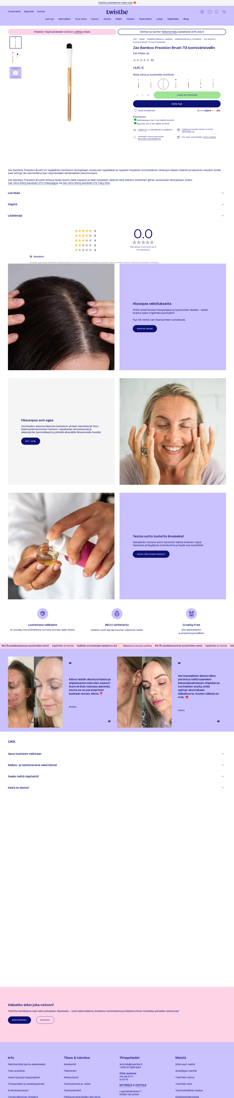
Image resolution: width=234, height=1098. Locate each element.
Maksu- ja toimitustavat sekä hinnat (32, 765)
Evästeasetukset (18, 1090)
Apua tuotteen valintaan (24, 754)
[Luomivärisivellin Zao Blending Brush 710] (138, 84)
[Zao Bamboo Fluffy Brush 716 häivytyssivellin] (176, 84)
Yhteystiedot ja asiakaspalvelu (26, 1083)
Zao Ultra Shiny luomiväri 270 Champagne (33, 183)
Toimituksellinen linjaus (189, 1090)
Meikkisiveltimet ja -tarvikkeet (188, 39)
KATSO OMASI (209, 137)
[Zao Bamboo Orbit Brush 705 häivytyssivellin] (188, 84)
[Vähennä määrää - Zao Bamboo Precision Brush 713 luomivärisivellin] (137, 95)
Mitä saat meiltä (185, 1064)
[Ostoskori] (224, 12)
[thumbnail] (15, 42)
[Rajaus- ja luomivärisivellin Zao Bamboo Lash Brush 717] (151, 84)
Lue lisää (14, 193)
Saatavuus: (139, 117)
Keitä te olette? (18, 787)
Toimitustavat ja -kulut (77, 1083)
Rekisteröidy (169, 31)
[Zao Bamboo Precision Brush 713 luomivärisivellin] (163, 84)
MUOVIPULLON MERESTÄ (149, 139)
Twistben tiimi (183, 1083)
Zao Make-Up (141, 53)
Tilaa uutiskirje (16, 1070)
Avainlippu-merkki (186, 1070)
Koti (135, 39)
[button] (49, 19)
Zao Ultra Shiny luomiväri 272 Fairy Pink (86, 183)
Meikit (142, 39)
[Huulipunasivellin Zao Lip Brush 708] (213, 84)
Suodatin (38, 256)
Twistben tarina (184, 1077)
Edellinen (24, 81)
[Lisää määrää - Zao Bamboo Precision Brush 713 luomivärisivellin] (148, 95)
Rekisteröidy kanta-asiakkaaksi (26, 1064)
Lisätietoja (15, 215)
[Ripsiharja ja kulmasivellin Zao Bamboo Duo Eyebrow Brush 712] (201, 84)
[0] (210, 12)
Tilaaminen (70, 1070)
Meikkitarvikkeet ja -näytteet (159, 39)
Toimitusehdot (72, 1090)
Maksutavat (71, 1077)
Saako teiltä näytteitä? (23, 776)
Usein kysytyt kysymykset (24, 1077)
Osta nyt (177, 103)
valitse (78, 31)
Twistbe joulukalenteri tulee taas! (115, 2)
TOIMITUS (142, 130)
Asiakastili (70, 1064)
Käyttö (12, 204)
